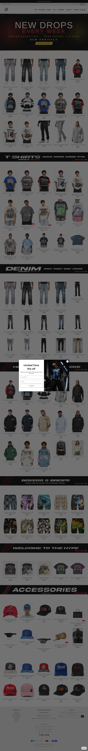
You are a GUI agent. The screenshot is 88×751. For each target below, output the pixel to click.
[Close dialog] (67, 361)
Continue (31, 385)
